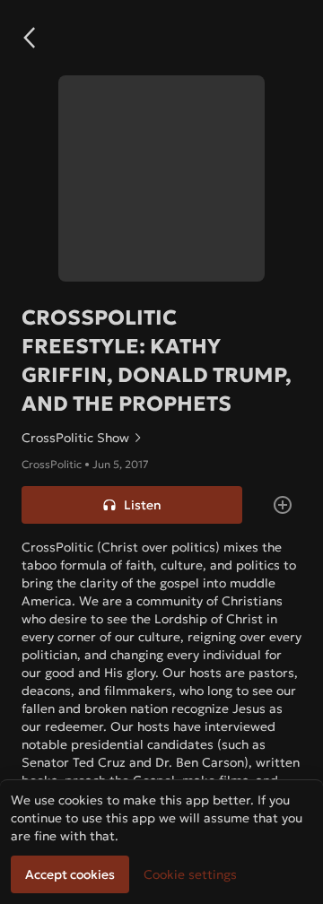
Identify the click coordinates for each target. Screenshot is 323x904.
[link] (161, 438)
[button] (28, 37)
